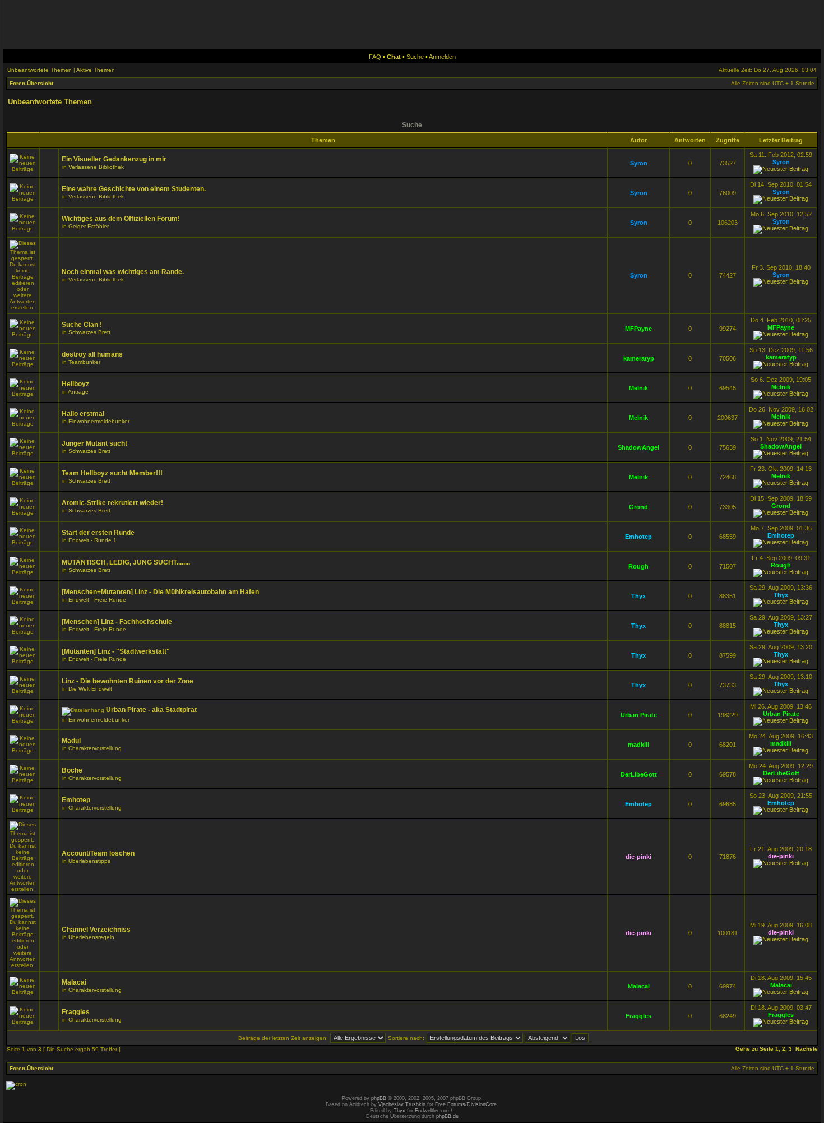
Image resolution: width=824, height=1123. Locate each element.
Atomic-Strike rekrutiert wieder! (112, 503)
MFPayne (638, 328)
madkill (638, 744)
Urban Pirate (639, 714)
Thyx (638, 596)
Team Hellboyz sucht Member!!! (112, 473)
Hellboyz (75, 384)
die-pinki (638, 856)
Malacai (74, 982)
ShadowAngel (638, 447)
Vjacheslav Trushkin (401, 1104)
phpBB (378, 1098)
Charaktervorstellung (95, 748)
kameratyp (638, 358)
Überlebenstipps (89, 861)
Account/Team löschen (98, 853)
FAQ (375, 56)
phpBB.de (447, 1116)
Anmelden (442, 56)
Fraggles (76, 1012)
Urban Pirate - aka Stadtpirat (151, 710)
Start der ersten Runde (98, 533)
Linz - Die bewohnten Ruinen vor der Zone (127, 681)
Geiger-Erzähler (88, 226)
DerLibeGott (639, 774)
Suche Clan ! (82, 325)
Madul (71, 741)
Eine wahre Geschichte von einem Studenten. (134, 189)
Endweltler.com (433, 1110)
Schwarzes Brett (89, 332)
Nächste (806, 1049)
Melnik (638, 388)
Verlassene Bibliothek (96, 167)
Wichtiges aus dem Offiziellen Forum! (121, 219)
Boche (72, 770)
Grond (638, 506)
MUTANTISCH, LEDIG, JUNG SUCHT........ (126, 562)
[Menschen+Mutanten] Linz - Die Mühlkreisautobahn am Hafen (160, 592)
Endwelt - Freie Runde (97, 600)
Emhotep (638, 536)
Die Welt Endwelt (90, 689)
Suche (415, 56)
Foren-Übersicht (31, 83)
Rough (638, 566)
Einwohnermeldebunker (98, 421)
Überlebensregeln (91, 937)
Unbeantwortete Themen (39, 70)
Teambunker (84, 362)
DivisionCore (482, 1104)
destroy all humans (92, 354)
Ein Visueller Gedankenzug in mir (114, 159)
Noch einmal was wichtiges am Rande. (123, 272)
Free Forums (450, 1104)
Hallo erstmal (83, 414)
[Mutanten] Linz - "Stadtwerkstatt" (116, 651)
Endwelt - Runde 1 (92, 540)
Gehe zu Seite (754, 1049)
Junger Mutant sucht (94, 443)
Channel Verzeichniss (96, 929)
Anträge (78, 392)
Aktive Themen (95, 70)
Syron (638, 163)
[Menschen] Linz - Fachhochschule (117, 622)
